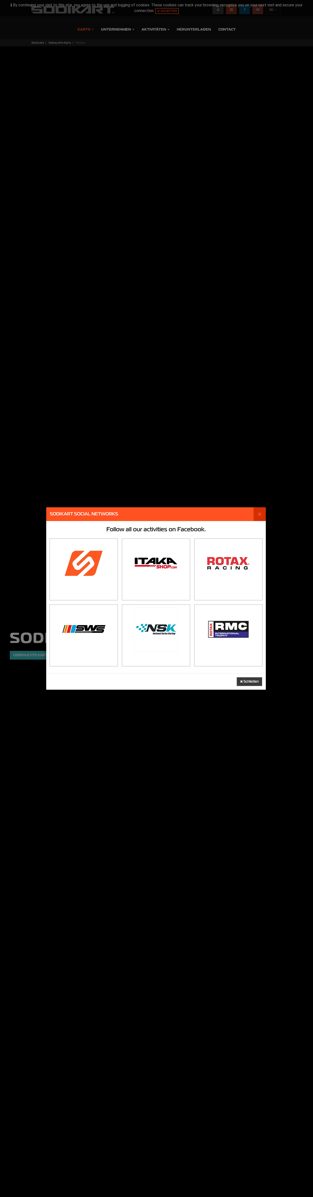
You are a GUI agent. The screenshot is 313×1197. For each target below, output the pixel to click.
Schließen (251, 681)
